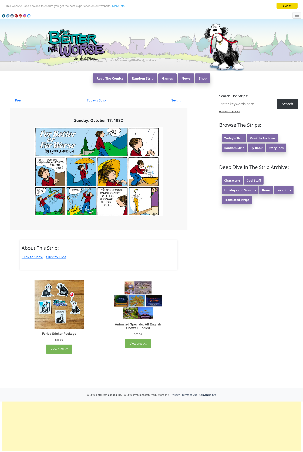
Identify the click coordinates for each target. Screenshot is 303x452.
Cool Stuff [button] (254, 180)
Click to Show (32, 257)
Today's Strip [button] (233, 138)
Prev (16, 100)
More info (118, 6)
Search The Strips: (233, 96)
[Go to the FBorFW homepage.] (76, 44)
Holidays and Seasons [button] (240, 190)
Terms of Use (189, 394)
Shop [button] (203, 78)
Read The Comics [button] (110, 78)
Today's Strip (96, 100)
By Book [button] (257, 148)
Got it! (287, 6)
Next (176, 100)
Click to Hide (56, 257)
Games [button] (167, 78)
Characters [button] (232, 180)
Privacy (175, 394)
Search (287, 103)
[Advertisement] (151, 426)
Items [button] (266, 190)
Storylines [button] (276, 148)
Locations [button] (284, 190)
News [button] (185, 78)
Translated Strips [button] (236, 200)
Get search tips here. (229, 111)
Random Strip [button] (142, 78)
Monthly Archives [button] (262, 138)
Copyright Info (207, 394)
